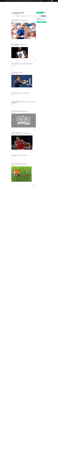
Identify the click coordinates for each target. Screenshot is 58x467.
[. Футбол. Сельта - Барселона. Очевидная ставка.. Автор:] (21, 174)
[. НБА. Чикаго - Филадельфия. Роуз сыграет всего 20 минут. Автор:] (21, 142)
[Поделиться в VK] (44, 16)
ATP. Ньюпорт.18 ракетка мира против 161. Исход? (19, 20)
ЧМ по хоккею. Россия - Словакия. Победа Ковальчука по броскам (22, 63)
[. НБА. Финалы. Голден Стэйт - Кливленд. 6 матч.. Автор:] (19, 52)
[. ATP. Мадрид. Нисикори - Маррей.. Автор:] (21, 81)
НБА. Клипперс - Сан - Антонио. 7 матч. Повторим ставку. (20, 93)
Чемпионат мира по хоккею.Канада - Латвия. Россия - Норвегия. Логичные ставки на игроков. (23, 102)
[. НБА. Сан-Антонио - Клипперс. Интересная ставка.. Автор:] (23, 120)
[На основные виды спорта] (12, 13)
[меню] (10, 1)
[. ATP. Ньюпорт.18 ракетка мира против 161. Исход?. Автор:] (23, 31)
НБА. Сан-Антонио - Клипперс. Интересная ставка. (19, 111)
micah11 (17, 19)
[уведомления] (49, 1)
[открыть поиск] (47, 1)
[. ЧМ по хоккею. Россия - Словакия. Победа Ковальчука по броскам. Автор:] (13, 66)
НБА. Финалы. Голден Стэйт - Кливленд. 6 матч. (19, 44)
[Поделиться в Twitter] (45, 16)
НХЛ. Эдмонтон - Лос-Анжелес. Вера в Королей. (19, 155)
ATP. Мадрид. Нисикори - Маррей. (16, 72)
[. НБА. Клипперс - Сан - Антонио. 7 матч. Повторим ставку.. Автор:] (14, 95)
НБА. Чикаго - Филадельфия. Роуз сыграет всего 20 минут (20, 133)
